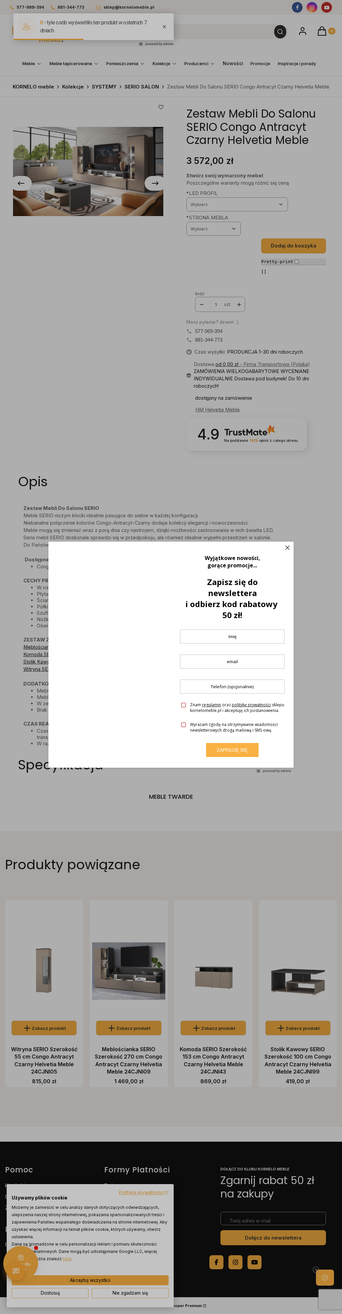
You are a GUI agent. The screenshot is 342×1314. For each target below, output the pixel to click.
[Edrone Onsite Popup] (171, 657)
